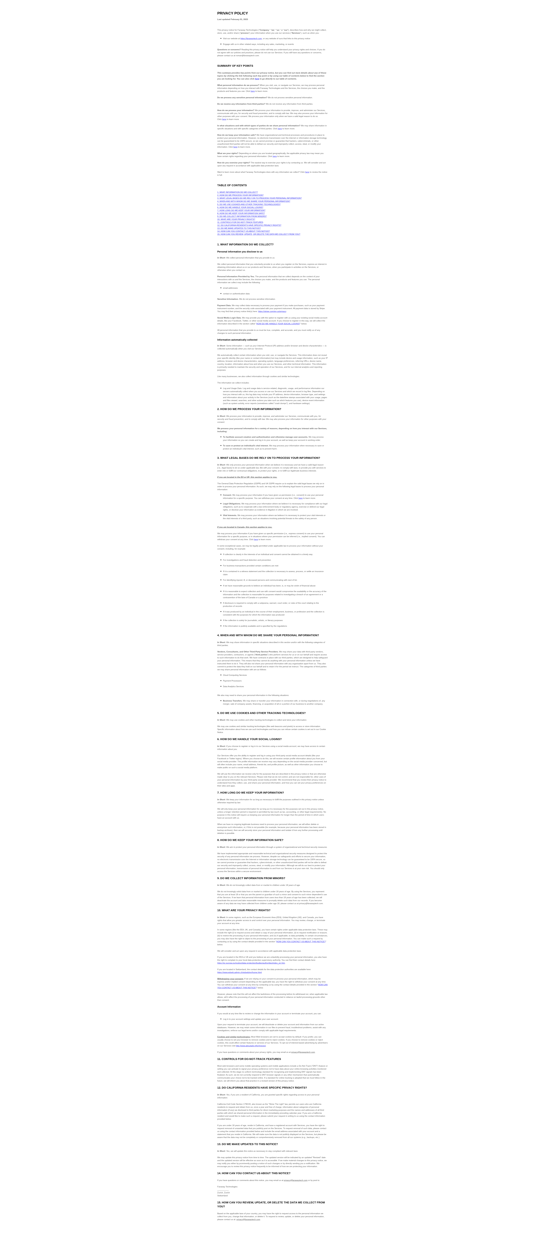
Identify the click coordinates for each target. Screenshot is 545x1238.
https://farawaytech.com (251, 38)
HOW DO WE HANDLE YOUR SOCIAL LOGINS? (278, 324)
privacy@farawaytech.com (303, 1052)
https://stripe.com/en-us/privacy (272, 311)
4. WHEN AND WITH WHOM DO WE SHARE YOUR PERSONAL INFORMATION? (253, 201)
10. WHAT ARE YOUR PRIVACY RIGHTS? (236, 219)
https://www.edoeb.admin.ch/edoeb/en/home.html (239, 972)
